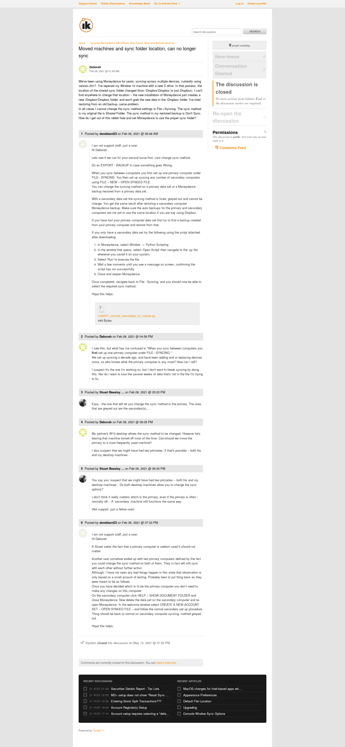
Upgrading (190, 707)
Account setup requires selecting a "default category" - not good (140, 713)
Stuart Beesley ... (112, 392)
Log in (240, 3)
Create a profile (257, 3)
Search (254, 31)
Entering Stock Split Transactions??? (136, 701)
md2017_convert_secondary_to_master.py (126, 315)
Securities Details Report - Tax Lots (135, 688)
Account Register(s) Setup (129, 707)
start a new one (166, 663)
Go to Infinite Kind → (167, 3)
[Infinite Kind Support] (86, 31)
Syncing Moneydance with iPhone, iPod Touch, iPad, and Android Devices (132, 43)
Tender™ (98, 730)
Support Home (88, 3)
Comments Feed (233, 147)
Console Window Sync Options (204, 713)
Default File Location (197, 701)
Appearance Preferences (200, 695)
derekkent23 (108, 133)
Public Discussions (113, 3)
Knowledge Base (139, 3)
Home (82, 43)
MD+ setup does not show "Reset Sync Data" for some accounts (140, 695)
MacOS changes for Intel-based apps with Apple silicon (212, 688)
